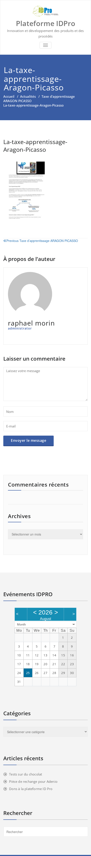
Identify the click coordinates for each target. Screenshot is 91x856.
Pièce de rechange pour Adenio (33, 781)
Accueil (8, 96)
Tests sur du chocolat (25, 774)
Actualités (28, 96)
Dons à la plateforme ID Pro (30, 789)
